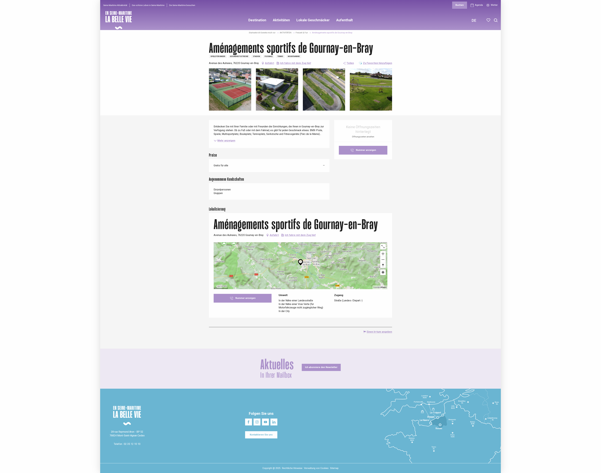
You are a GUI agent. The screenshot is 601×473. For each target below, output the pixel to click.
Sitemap (334, 468)
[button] (495, 20)
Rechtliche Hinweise (292, 468)
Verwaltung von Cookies (316, 468)
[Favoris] (488, 20)
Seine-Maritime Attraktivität (115, 5)
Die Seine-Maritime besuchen (182, 5)
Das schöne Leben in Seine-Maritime (148, 5)
